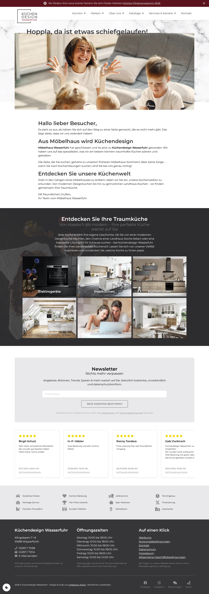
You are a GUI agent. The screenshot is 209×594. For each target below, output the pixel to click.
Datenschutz (108, 413)
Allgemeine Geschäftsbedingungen (162, 557)
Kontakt (144, 545)
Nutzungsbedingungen (131, 413)
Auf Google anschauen (30, 472)
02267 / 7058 (27, 548)
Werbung (145, 537)
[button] (79, 13)
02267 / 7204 (27, 552)
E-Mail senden (28, 555)
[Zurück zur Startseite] (27, 16)
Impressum (146, 553)
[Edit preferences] (6, 587)
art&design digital (77, 585)
